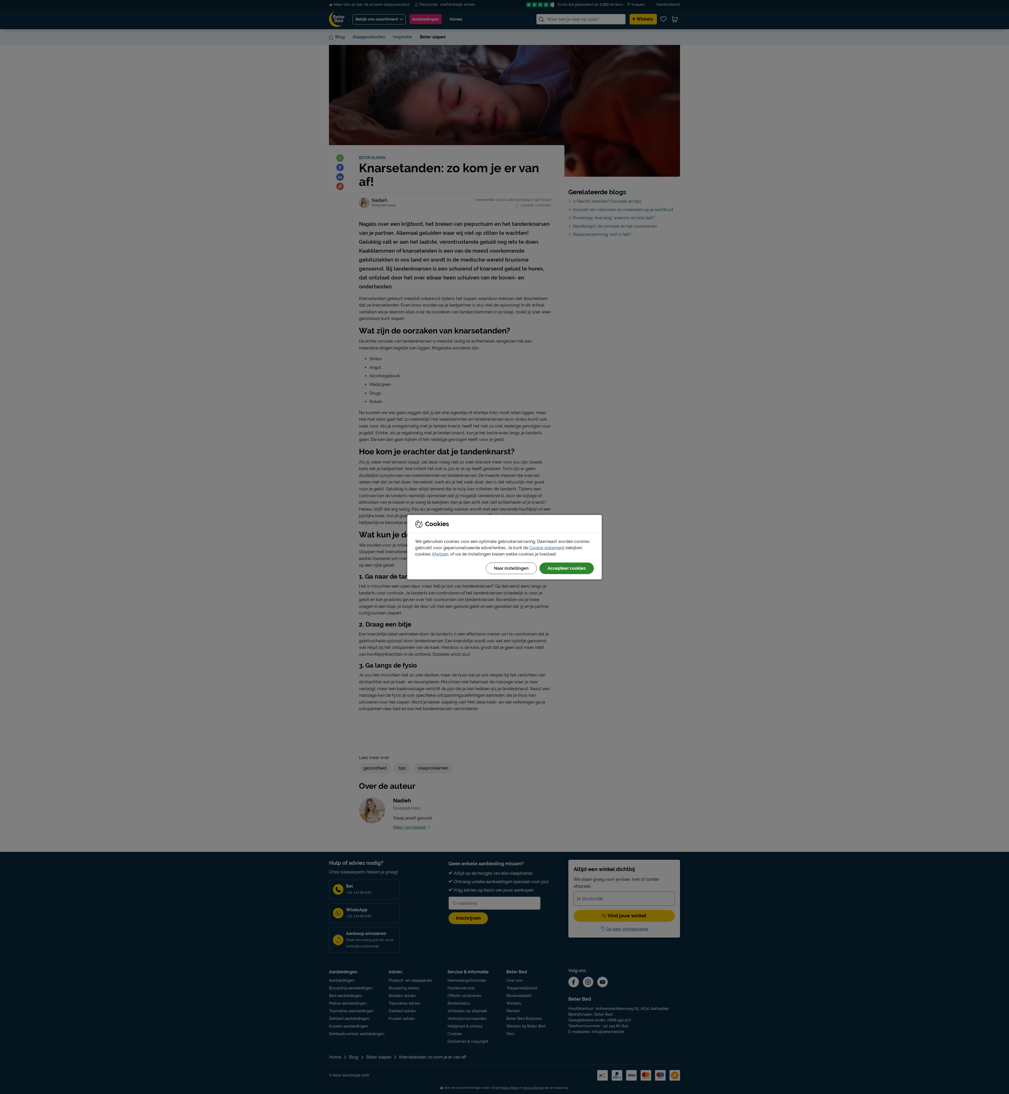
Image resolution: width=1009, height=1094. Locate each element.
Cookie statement (546, 547)
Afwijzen (440, 553)
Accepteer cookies (567, 568)
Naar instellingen (511, 568)
